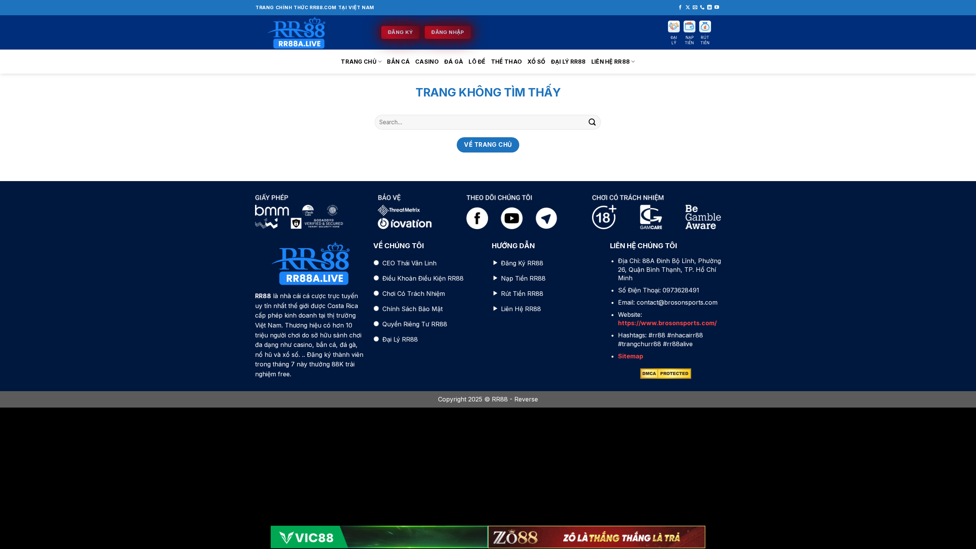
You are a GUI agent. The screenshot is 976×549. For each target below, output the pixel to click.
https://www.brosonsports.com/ (667, 323)
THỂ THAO (506, 61)
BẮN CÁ (398, 61)
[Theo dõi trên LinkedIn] (709, 7)
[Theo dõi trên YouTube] (716, 7)
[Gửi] (592, 122)
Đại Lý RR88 (568, 61)
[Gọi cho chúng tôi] (702, 7)
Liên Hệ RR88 (610, 61)
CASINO (427, 61)
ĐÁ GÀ (453, 61)
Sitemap (630, 356)
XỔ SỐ (536, 61)
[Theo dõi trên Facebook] (680, 7)
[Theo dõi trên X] (687, 7)
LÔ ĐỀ (477, 61)
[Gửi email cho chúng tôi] (695, 7)
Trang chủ (359, 61)
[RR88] (312, 32)
